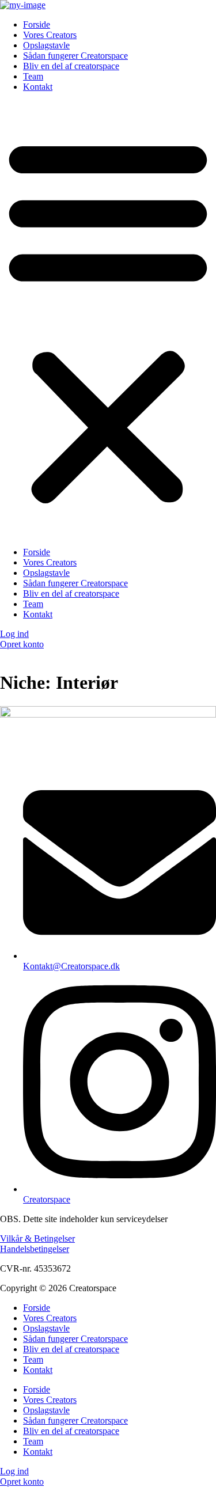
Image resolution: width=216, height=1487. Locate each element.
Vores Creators (50, 35)
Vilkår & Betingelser (37, 1238)
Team (33, 76)
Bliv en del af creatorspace (71, 66)
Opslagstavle (46, 45)
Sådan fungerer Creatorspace (75, 55)
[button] (108, 319)
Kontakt (37, 87)
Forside (36, 24)
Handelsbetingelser (34, 1249)
